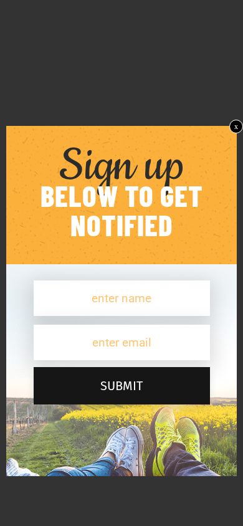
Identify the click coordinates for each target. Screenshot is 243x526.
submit (121, 385)
